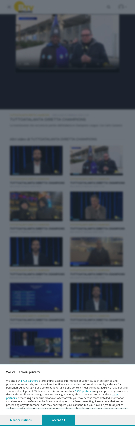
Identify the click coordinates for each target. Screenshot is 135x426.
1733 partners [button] (29, 380)
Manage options (21, 420)
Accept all (58, 420)
